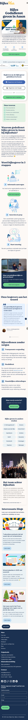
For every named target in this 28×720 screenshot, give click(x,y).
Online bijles (4, 639)
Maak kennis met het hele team (11, 502)
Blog (2, 646)
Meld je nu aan (14, 406)
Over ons (3, 635)
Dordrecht (9, 441)
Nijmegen (21, 445)
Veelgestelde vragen (6, 659)
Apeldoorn (9, 433)
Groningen (21, 441)
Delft (9, 437)
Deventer (21, 437)
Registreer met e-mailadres (14, 97)
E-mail (2, 695)
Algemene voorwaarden (7, 655)
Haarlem (9, 445)
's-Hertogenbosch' (9, 425)
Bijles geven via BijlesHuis (7, 644)
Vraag (2, 700)
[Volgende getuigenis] (26, 319)
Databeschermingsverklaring (8, 657)
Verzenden (5, 707)
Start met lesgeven (14, 54)
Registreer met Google (15, 88)
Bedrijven (3, 642)
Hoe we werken (5, 637)
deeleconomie (18, 370)
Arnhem (21, 433)
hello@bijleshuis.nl (5, 672)
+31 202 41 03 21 (6, 675)
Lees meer (6, 626)
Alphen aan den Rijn (9, 429)
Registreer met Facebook (15, 82)
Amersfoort (21, 429)
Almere (21, 425)
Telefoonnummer (5, 690)
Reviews (3, 648)
